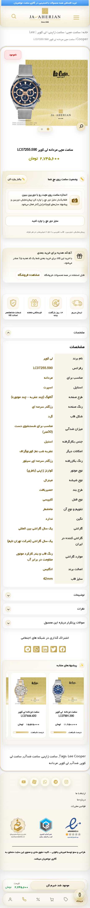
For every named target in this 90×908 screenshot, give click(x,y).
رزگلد (49, 406)
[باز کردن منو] (76, 17)
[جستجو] (14, 16)
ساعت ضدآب (31, 756)
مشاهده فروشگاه (29, 274)
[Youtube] (23, 781)
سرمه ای (38, 406)
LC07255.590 (43, 368)
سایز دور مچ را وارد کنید (45, 221)
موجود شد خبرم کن (57, 885)
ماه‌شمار (48, 509)
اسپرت (48, 387)
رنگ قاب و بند (43, 553)
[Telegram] (55, 781)
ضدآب (74, 763)
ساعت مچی (73, 32)
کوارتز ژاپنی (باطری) (40, 470)
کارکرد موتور (25, 553)
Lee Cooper (77, 756)
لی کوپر (48, 358)
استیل (48, 441)
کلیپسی (48, 499)
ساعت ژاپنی (56, 32)
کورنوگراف (26, 451)
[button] (80, 126)
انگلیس (48, 569)
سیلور (27, 460)
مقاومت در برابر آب (40, 559)
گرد (50, 416)
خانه (85, 32)
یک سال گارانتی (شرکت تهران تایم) (30, 541)
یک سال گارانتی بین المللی (35, 528)
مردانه (48, 377)
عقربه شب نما (44, 451)
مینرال (48, 480)
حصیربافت (46, 489)
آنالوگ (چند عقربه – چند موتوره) (32, 397)
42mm (48, 578)
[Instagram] (66, 781)
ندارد (49, 518)
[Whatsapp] (45, 781)
